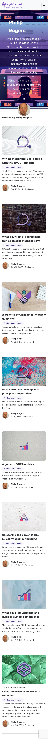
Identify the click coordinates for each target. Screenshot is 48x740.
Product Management (13, 167)
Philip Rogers (18, 186)
